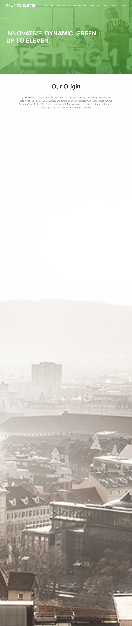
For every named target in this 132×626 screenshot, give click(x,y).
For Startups (80, 6)
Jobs (106, 6)
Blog (123, 6)
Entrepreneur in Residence (57, 6)
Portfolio (95, 6)
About (114, 6)
